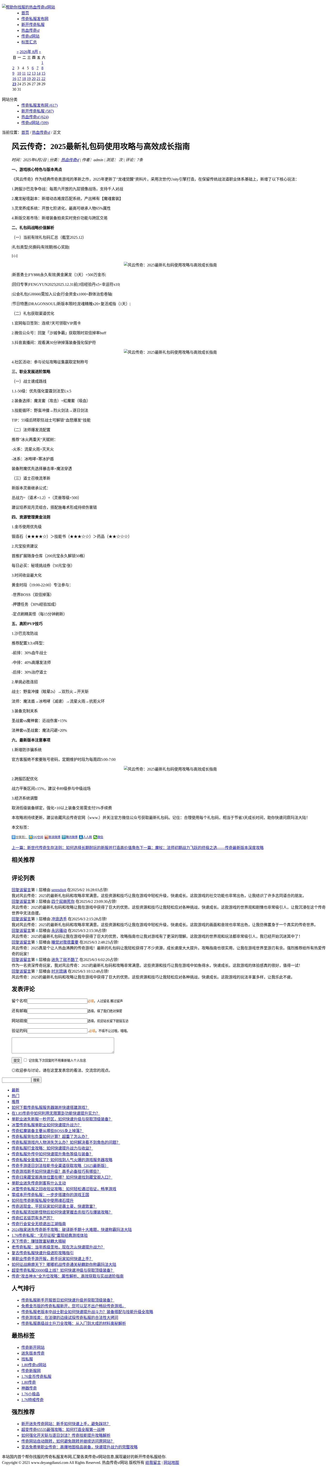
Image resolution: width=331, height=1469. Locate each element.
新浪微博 (54, 837)
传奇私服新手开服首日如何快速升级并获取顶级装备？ (67, 1300)
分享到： (21, 837)
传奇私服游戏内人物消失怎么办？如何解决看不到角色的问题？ (66, 1142)
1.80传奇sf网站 (33, 1365)
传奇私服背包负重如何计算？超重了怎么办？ (50, 1137)
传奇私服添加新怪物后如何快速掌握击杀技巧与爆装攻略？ (62, 1212)
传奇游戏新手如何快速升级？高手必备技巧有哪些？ (56, 1171)
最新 (15, 1090)
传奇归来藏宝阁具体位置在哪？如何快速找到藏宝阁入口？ (62, 1177)
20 (34, 79)
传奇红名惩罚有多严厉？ (33, 1218)
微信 (100, 837)
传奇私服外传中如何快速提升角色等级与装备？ (52, 1154)
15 (43, 73)
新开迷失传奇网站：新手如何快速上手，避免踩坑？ (65, 1424)
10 (19, 73)
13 (34, 73)
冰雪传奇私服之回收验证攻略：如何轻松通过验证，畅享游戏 (64, 1189)
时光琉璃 (59, 971)
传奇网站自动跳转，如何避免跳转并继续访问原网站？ (67, 1441)
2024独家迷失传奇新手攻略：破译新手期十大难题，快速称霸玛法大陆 (72, 1230)
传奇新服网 (31, 1371)
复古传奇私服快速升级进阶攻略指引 (43, 1253)
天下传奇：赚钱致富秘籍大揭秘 (39, 1241)
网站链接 (19, 1021)
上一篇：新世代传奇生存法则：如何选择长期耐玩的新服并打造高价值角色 (76, 848)
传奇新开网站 (33, 1347)
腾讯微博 (72, 837)
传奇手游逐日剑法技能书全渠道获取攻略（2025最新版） (60, 1166)
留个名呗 (19, 1001)
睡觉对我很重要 (65, 942)
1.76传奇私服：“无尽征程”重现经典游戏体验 (50, 1235)
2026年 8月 (29, 52)
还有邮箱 (19, 1011)
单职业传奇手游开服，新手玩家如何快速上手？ (52, 1259)
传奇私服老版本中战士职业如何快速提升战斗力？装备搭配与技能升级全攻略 (87, 1312)
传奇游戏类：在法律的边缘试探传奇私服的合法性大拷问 (69, 1318)
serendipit (58, 890)
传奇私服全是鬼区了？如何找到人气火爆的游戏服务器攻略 (62, 1160)
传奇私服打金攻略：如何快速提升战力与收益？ (52, 1148)
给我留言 (153, 1463)
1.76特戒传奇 (32, 1400)
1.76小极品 (30, 1394)
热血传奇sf (30, 30)
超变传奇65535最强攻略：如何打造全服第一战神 (63, 1430)
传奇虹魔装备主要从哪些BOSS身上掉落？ (48, 1131)
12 (29, 73)
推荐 (15, 1102)
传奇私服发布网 (34, 19)
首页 (25, 13)
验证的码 (19, 1031)
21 (38, 79)
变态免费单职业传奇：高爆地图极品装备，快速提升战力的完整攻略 (79, 1447)
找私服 (27, 1359)
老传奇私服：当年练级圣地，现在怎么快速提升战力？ (58, 1247)
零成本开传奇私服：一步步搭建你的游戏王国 (50, 1195)
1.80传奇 (28, 1382)
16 (14, 79)
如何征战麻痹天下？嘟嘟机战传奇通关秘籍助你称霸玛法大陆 (64, 1265)
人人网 (87, 837)
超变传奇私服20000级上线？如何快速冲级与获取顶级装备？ (63, 1270)
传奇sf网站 (30, 36)
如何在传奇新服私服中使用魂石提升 (43, 1201)
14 (38, 73)
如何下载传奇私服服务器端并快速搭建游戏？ (50, 1107)
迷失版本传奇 (33, 1353)
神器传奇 (29, 1388)
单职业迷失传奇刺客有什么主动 (39, 1183)
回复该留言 (21, 890)
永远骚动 (59, 931)
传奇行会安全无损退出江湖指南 (39, 1224)
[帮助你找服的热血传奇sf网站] (28, 7)
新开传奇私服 (33, 25)
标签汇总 (29, 42)
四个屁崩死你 (63, 901)
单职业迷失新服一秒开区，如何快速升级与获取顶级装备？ (62, 1119)
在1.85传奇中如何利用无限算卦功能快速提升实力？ (56, 1113)
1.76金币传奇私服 (36, 1376)
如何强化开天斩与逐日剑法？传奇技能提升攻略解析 (65, 1435)
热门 (15, 1096)
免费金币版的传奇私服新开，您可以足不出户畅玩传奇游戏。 (73, 1306)
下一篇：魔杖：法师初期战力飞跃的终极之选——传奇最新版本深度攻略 (202, 848)
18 (24, 79)
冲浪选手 (59, 919)
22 (43, 79)
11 (24, 73)
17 (19, 79)
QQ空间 (38, 837)
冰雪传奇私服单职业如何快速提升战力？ (46, 1125)
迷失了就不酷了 (65, 960)
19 (29, 79)
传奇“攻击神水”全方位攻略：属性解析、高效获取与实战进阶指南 (68, 1276)
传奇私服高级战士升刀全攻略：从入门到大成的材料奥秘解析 (73, 1323)
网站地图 (171, 1463)
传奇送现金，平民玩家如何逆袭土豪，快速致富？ (54, 1206)
